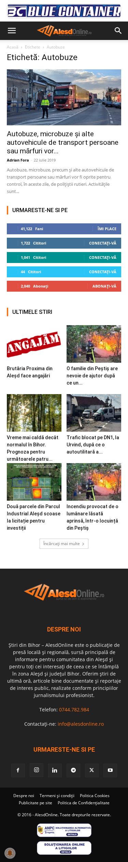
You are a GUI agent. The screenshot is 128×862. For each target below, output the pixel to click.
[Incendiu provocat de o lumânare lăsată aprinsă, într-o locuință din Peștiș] (94, 482)
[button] (12, 31)
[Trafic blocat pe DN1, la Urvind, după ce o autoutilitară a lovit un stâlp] (94, 413)
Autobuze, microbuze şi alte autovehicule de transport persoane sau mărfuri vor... (62, 142)
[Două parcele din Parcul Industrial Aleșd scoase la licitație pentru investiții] (34, 482)
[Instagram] (36, 770)
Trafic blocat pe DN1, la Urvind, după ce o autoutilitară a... (93, 445)
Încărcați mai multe (61, 543)
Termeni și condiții (57, 795)
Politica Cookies (95, 795)
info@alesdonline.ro (81, 724)
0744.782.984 (74, 709)
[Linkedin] (55, 770)
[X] (92, 770)
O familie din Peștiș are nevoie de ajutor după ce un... (92, 376)
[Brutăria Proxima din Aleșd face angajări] (34, 344)
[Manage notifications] (9, 853)
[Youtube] (110, 770)
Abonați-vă (104, 286)
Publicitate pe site (35, 803)
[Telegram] (73, 770)
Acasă (12, 47)
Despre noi (23, 795)
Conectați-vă (102, 243)
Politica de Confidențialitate (84, 803)
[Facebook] (18, 770)
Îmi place (107, 228)
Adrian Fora (18, 160)
